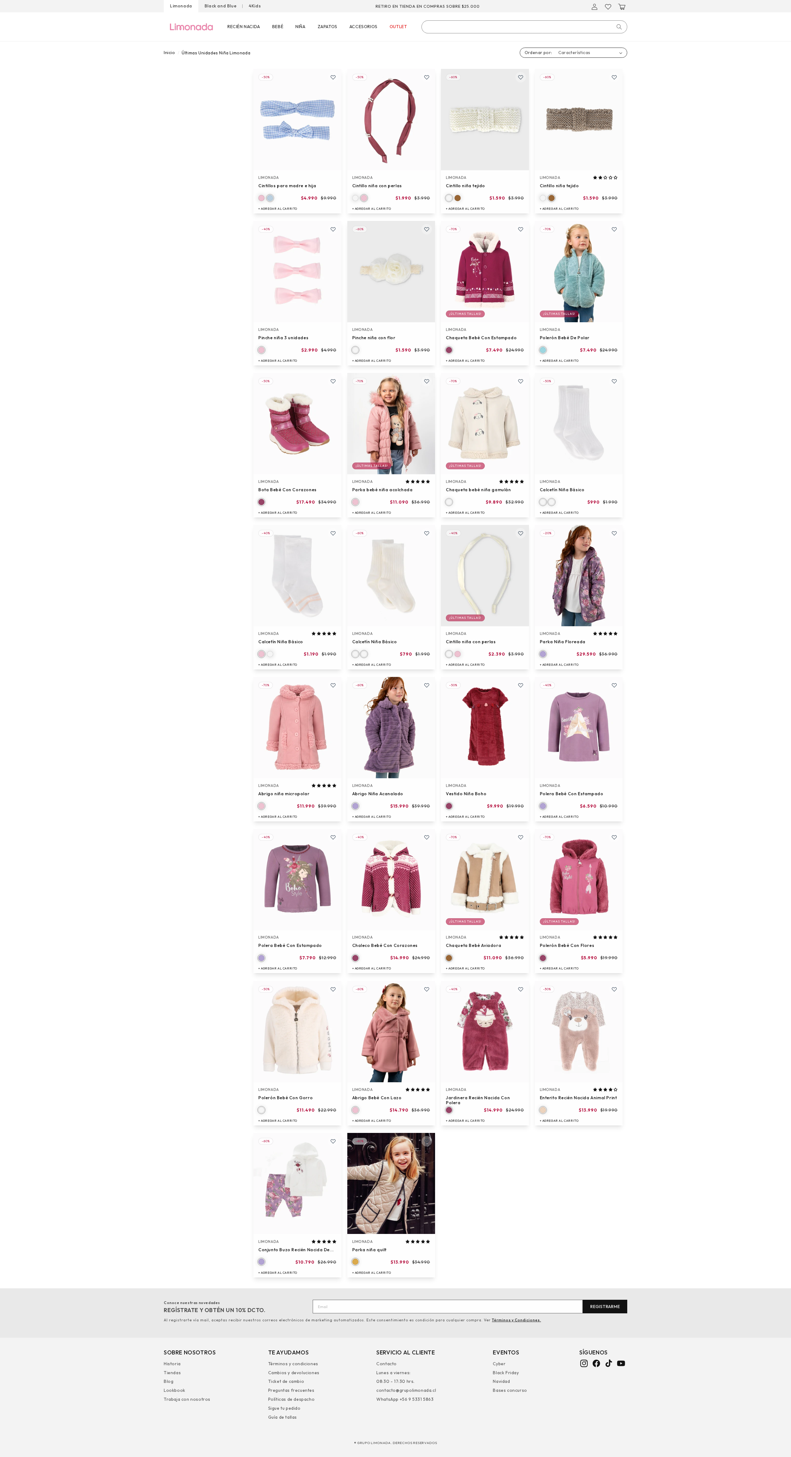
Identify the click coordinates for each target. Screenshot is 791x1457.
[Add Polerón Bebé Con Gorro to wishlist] (333, 989)
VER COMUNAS (466, 6)
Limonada (181, 6)
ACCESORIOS (363, 26)
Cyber (499, 1364)
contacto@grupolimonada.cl (406, 1390)
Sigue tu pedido (284, 1408)
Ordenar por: (538, 52)
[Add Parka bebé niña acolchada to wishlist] (426, 381)
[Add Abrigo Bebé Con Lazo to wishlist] (426, 989)
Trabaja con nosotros (187, 1399)
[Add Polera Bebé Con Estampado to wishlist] (614, 685)
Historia (172, 1364)
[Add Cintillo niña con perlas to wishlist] (426, 77)
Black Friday (506, 1372)
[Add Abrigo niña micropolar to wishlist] (333, 685)
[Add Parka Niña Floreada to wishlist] (614, 533)
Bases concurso (510, 1390)
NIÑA (300, 26)
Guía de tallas (282, 1417)
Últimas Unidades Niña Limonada (216, 53)
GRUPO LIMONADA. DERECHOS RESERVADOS (397, 1443)
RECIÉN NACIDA (243, 26)
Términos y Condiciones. (516, 1320)
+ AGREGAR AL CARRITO (277, 209)
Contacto (386, 1364)
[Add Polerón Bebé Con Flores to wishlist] (614, 837)
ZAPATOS (327, 26)
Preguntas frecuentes (291, 1390)
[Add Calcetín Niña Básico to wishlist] (614, 381)
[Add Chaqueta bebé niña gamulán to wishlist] (520, 381)
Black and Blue (220, 6)
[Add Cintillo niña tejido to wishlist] (520, 77)
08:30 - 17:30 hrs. (395, 1381)
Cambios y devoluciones (293, 1372)
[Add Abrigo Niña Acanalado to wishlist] (426, 685)
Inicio (169, 52)
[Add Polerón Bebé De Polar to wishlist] (614, 229)
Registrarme (605, 1306)
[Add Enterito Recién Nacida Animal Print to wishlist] (614, 989)
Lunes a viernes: (393, 1372)
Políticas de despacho (291, 1399)
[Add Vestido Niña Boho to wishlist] (520, 685)
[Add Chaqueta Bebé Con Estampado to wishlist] (520, 229)
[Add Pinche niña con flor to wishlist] (426, 229)
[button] (621, 7)
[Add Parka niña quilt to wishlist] (426, 1141)
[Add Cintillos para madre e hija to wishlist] (333, 77)
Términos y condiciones (293, 1364)
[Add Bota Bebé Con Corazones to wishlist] (333, 381)
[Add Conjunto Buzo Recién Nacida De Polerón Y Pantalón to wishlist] (333, 1141)
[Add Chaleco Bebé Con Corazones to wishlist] (426, 837)
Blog (168, 1381)
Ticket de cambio (286, 1381)
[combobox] (524, 27)
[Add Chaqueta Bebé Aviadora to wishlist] (520, 837)
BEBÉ (277, 26)
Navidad (501, 1381)
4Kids (255, 6)
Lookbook (174, 1390)
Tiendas (172, 1372)
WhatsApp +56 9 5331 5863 (405, 1399)
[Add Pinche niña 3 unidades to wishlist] (333, 229)
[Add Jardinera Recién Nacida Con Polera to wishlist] (520, 989)
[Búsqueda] (619, 27)
